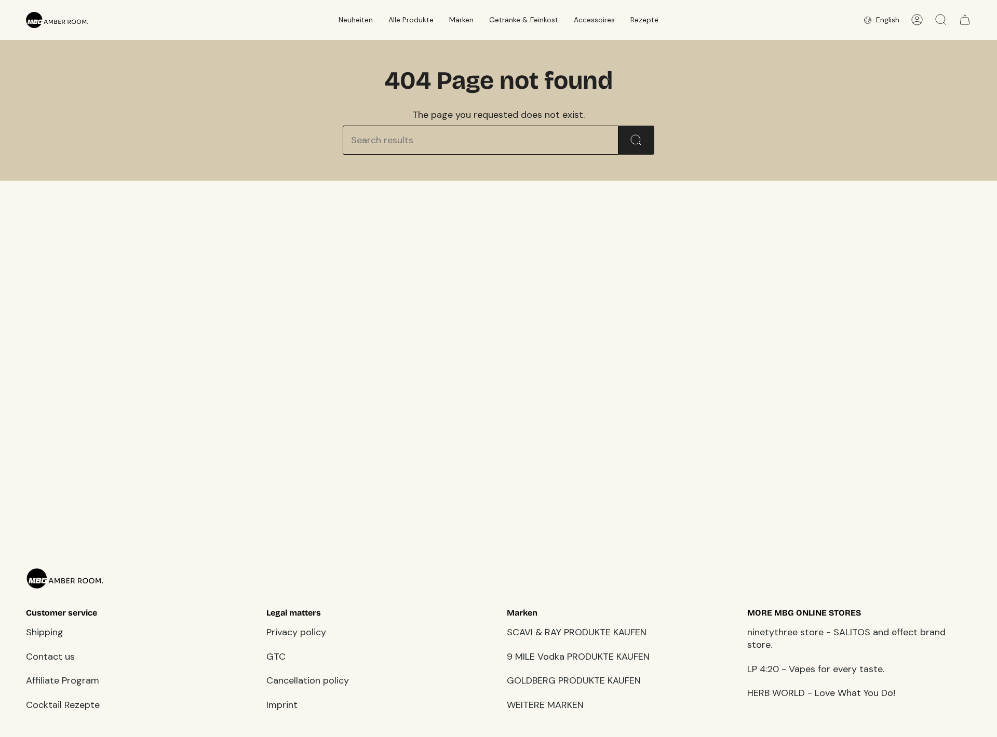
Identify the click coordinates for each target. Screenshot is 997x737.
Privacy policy (296, 632)
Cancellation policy (307, 680)
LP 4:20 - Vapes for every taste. (815, 669)
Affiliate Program (62, 680)
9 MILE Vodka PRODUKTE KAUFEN (578, 656)
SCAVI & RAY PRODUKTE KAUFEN (576, 632)
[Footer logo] (65, 578)
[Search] (636, 140)
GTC (276, 656)
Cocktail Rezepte (63, 705)
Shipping (44, 632)
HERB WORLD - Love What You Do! (821, 693)
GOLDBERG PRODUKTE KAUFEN (574, 680)
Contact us (50, 656)
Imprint (282, 705)
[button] (356, 20)
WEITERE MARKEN (545, 705)
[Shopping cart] (965, 20)
